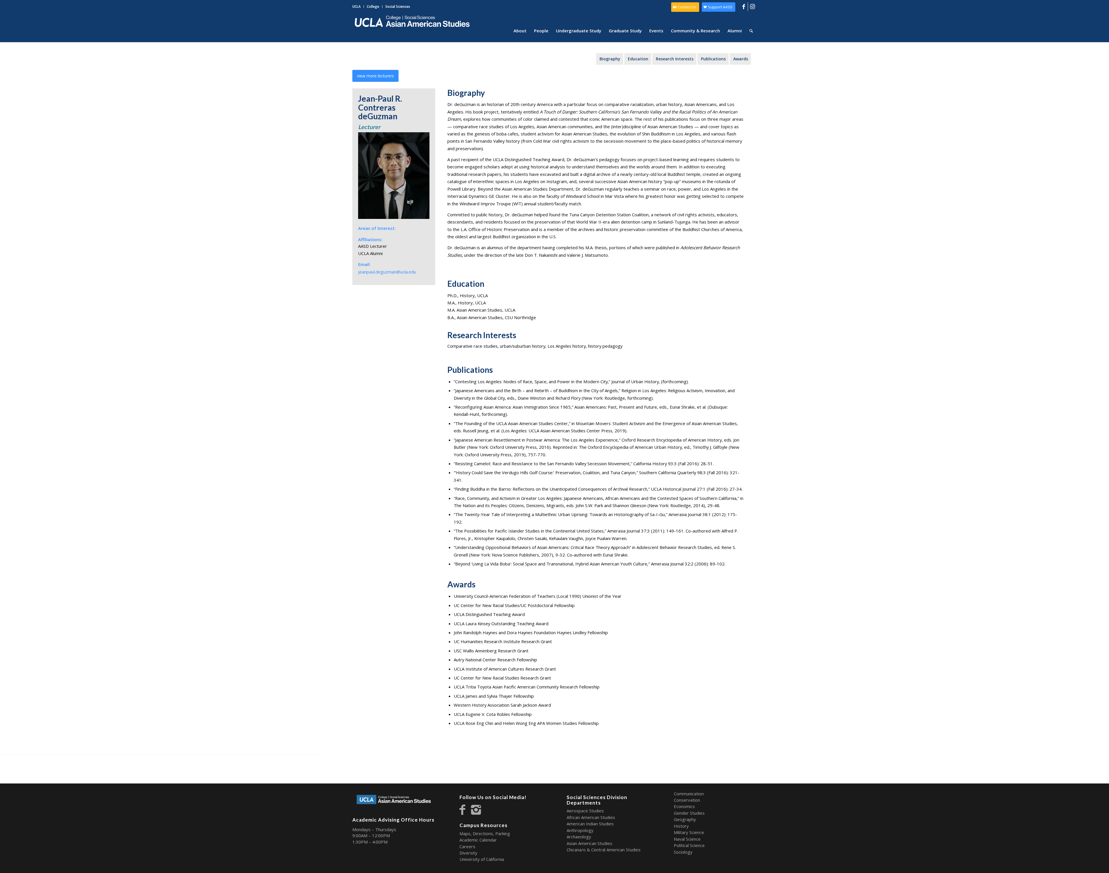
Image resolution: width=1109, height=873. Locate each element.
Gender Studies (689, 813)
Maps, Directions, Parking (484, 833)
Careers (467, 846)
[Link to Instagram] (752, 6)
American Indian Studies (590, 824)
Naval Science (687, 839)
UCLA (356, 6)
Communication (689, 793)
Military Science (689, 832)
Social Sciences (397, 6)
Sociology (683, 852)
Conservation (687, 800)
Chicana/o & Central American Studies (604, 849)
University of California (481, 859)
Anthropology (580, 830)
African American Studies (591, 817)
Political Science (689, 845)
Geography (685, 819)
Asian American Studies (589, 843)
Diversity (468, 853)
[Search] (751, 31)
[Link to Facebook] (743, 6)
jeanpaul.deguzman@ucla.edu (387, 272)
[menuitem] (358, 6)
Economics (684, 806)
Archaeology (579, 837)
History (681, 826)
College (373, 6)
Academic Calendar (478, 840)
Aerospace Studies (585, 811)
